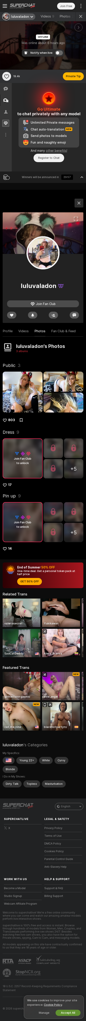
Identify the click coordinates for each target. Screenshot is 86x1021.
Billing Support (53, 896)
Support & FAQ (53, 888)
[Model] (79, 203)
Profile (8, 331)
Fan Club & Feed (63, 331)
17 (10, 485)
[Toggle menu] (5, 6)
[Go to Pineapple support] (7, 973)
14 (10, 549)
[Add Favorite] (6, 76)
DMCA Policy (52, 843)
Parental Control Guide (58, 859)
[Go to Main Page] (26, 6)
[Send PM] (74, 315)
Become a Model (15, 888)
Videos (47, 16)
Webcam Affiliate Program (20, 903)
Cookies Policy (54, 851)
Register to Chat (49, 157)
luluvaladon (13, 745)
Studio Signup (13, 896)
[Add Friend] (53, 315)
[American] (9, 760)
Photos (67, 16)
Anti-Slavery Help (55, 866)
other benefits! (56, 150)
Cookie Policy (53, 1004)
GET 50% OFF (29, 581)
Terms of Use (53, 835)
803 (11, 420)
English (65, 806)
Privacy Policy (53, 828)
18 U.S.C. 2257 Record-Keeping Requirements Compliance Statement (40, 988)
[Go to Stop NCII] (28, 972)
